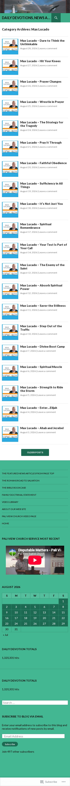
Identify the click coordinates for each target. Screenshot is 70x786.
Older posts (35, 452)
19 (35, 618)
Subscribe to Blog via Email (22, 716)
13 (44, 612)
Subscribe (10, 744)
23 (6, 623)
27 (44, 623)
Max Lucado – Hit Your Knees (40, 61)
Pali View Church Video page (19, 516)
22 (63, 618)
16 (6, 618)
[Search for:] (35, 702)
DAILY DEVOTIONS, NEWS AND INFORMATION (26, 18)
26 (35, 623)
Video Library (10, 502)
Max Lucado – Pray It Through (41, 142)
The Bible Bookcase (14, 487)
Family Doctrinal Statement (19, 494)
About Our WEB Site (14, 509)
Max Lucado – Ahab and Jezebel (42, 428)
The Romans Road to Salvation (20, 480)
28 (53, 623)
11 (25, 612)
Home (5, 523)
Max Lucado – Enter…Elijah (39, 407)
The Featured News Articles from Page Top (28, 473)
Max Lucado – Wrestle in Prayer (42, 101)
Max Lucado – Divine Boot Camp (42, 346)
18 (25, 618)
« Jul (5, 634)
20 (44, 618)
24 (16, 623)
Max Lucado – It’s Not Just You (41, 203)
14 (53, 612)
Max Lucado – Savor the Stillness (43, 305)
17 (16, 618)
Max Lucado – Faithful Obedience (43, 163)
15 (63, 612)
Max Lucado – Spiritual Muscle (41, 366)
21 (53, 618)
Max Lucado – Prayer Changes (41, 81)
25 (25, 623)
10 (16, 612)
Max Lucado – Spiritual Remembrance (35, 225)
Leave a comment (48, 48)
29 (63, 623)
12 (35, 612)
